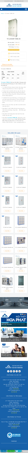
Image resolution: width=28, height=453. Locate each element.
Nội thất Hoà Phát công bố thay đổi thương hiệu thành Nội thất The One (12, 355)
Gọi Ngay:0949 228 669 (14, 49)
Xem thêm (7, 150)
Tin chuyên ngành (8, 1)
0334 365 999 (16, 409)
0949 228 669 (16, 424)
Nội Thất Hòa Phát (7, 324)
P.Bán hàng (12, 451)
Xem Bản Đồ (14, 391)
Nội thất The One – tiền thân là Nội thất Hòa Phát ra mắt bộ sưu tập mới (13, 340)
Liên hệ (17, 44)
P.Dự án (4, 451)
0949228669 (16, 388)
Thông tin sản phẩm (7, 64)
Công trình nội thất (19, 1)
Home (2, 13)
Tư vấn (18, 450)
